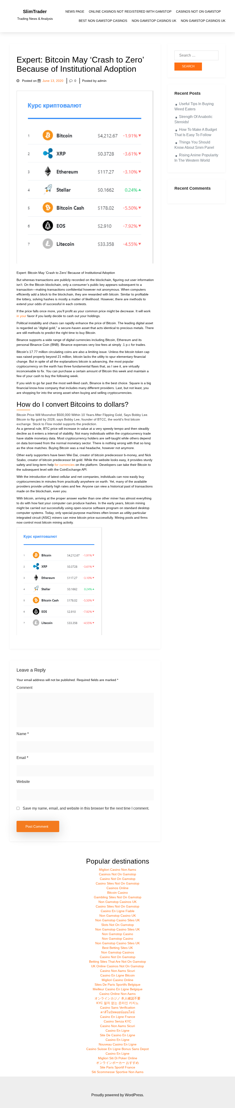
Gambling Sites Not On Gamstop (117, 897)
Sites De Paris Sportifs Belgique (117, 984)
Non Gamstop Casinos (117, 952)
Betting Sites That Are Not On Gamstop (117, 961)
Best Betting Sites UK (117, 948)
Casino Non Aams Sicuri (117, 971)
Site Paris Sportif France (117, 1067)
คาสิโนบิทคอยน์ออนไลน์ (118, 1012)
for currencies (65, 465)
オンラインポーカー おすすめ (117, 1063)
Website (23, 782)
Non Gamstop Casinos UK (154, 21)
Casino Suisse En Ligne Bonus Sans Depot (117, 1049)
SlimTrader (35, 11)
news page (74, 11)
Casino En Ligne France (117, 1017)
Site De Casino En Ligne (117, 1035)
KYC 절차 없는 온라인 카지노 (117, 1003)
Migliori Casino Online (117, 980)
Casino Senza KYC (117, 1021)
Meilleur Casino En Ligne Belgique (118, 989)
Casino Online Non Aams (117, 994)
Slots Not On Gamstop (117, 925)
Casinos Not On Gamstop (198, 11)
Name (23, 734)
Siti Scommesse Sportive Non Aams (117, 1072)
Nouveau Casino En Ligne (118, 1044)
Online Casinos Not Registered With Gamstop (130, 11)
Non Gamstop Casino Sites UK (117, 920)
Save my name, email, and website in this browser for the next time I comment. (86, 808)
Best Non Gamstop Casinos (103, 21)
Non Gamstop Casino (117, 934)
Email (22, 758)
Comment (24, 688)
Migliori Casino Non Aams (117, 869)
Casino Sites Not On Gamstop (117, 883)
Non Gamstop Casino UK (117, 915)
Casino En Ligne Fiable (117, 911)
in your (21, 316)
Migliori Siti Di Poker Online (117, 1058)
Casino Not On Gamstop (117, 879)
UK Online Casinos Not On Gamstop (117, 966)
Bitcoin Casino (117, 892)
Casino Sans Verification (117, 1007)
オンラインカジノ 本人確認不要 (117, 998)
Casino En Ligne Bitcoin (117, 975)
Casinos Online (117, 888)
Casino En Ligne (117, 1030)
